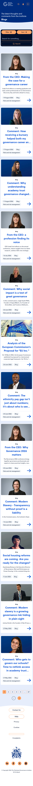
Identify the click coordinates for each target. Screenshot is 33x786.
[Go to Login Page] (23, 4)
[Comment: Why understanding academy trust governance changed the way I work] (29, 204)
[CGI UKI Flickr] (26, 763)
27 (28, 692)
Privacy (16, 722)
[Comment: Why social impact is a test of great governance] (29, 312)
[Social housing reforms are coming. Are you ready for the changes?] (29, 576)
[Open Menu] (28, 4)
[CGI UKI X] (19, 763)
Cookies (16, 727)
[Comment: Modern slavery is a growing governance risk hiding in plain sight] (29, 628)
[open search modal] (18, 4)
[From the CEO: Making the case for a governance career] (29, 100)
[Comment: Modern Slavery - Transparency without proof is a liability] (29, 524)
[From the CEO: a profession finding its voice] (29, 258)
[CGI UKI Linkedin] (7, 763)
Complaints (16, 738)
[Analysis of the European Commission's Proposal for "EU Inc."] (29, 364)
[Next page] (19, 698)
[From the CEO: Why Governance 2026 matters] (29, 470)
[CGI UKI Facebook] (13, 763)
